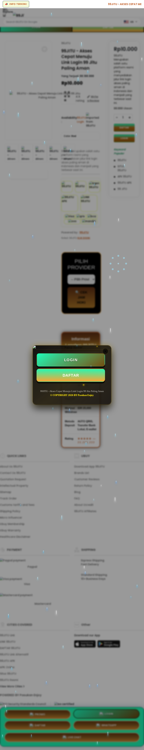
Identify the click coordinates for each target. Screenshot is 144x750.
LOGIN (71, 360)
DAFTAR (71, 375)
